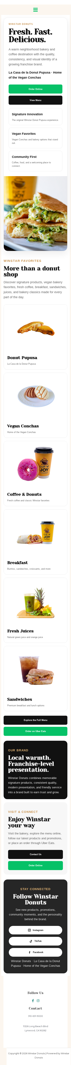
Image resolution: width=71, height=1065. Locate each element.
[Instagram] (38, 1000)
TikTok (38, 941)
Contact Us (35, 854)
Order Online (35, 89)
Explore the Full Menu (35, 720)
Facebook (38, 952)
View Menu (35, 100)
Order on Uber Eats (35, 731)
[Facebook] (32, 1000)
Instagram (38, 930)
